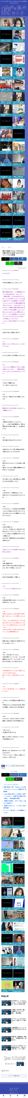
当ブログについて (14, 1093)
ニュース (9, 765)
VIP (3, 765)
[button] (18, 263)
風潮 (4, 767)
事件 (14, 765)
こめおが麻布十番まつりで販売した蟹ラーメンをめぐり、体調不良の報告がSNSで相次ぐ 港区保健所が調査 (15, 796)
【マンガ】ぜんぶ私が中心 (11, 784)
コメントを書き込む (14, 1075)
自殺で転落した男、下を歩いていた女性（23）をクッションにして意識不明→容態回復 (15, 789)
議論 (23, 765)
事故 (19, 765)
